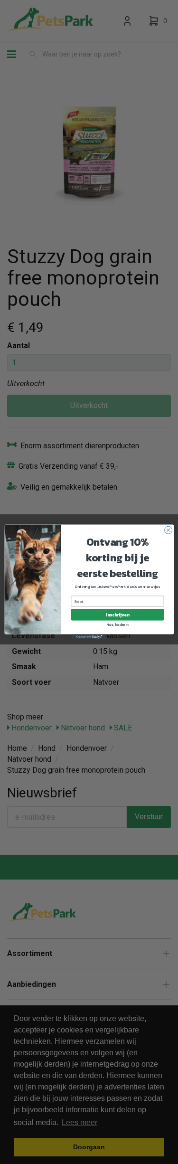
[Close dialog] (168, 530)
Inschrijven (117, 614)
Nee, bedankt (117, 624)
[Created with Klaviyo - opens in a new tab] (89, 636)
